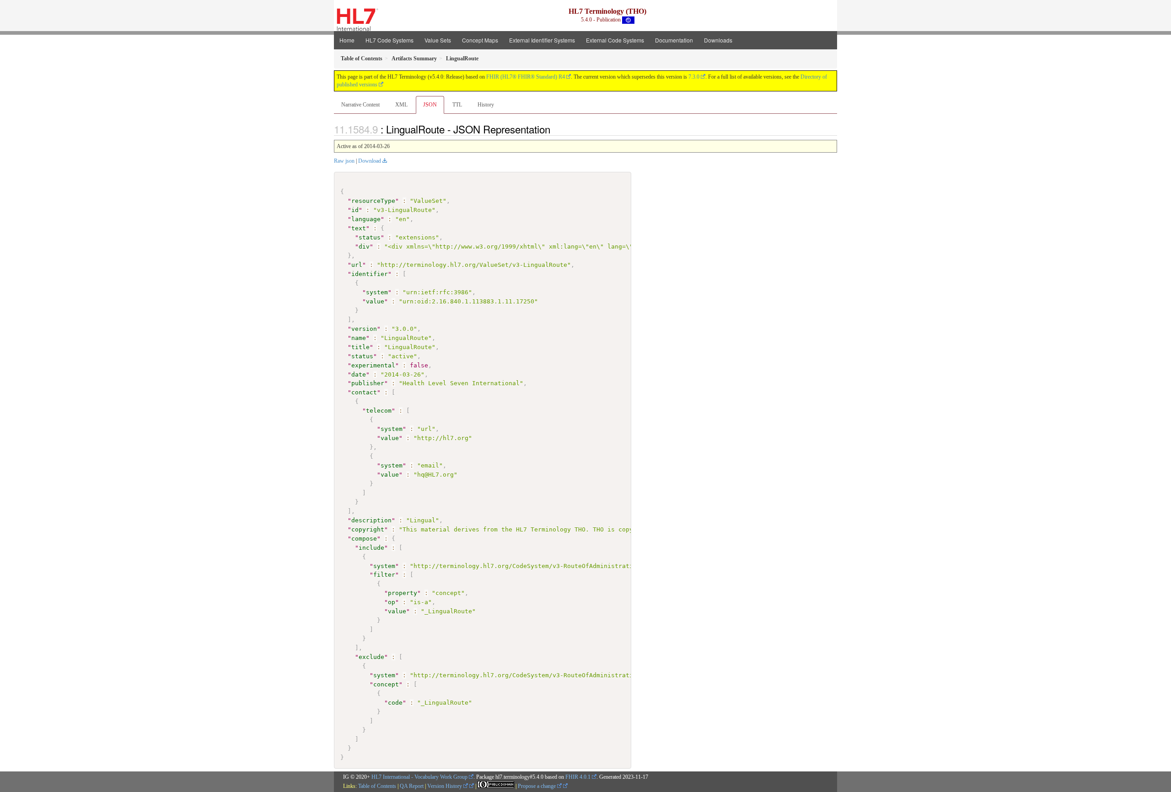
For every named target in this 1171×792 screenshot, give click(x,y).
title (360, 347)
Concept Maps (480, 40)
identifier (369, 274)
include (371, 547)
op (391, 602)
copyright (367, 529)
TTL (457, 104)
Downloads (718, 40)
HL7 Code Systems (389, 40)
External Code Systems (615, 40)
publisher (367, 383)
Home (347, 40)
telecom (379, 410)
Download (369, 161)
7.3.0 (693, 77)
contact (364, 392)
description (371, 520)
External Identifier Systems (542, 40)
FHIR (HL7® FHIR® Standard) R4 (525, 77)
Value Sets (437, 40)
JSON (430, 104)
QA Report (412, 786)
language (366, 219)
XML (401, 104)
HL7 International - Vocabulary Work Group (419, 777)
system (377, 292)
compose (364, 538)
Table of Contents (377, 786)
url (356, 264)
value (375, 301)
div (364, 246)
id (355, 210)
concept (386, 684)
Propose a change (537, 786)
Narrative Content (360, 104)
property (402, 593)
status (370, 237)
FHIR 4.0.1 (578, 777)
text (358, 228)
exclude (371, 657)
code (395, 702)
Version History (445, 786)
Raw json (344, 161)
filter (384, 574)
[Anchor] (555, 129)
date (358, 374)
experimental (373, 365)
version (364, 328)
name (358, 338)
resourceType (373, 200)
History (486, 104)
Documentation (674, 40)
